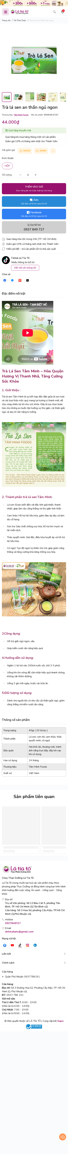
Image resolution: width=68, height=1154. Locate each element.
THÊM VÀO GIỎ (34, 188)
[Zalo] (35, 945)
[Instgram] (27, 945)
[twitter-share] (27, 280)
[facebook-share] (5, 280)
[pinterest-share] (20, 280)
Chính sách (8, 963)
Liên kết (6, 954)
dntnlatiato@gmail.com (19, 931)
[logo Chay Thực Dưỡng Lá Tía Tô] (34, 869)
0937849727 (13, 923)
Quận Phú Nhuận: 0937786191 (22, 976)
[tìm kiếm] (54, 11)
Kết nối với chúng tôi (25, 268)
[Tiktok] (20, 945)
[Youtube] (12, 945)
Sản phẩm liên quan (34, 797)
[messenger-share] (12, 280)
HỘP (7, 166)
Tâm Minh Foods (21, 115)
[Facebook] (5, 945)
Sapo (60, 1021)
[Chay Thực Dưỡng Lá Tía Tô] (19, 12)
